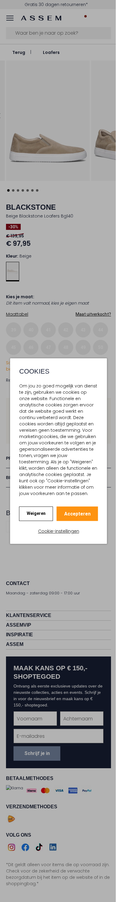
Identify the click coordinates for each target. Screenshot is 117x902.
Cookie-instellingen (58, 531)
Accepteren (77, 514)
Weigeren (36, 513)
